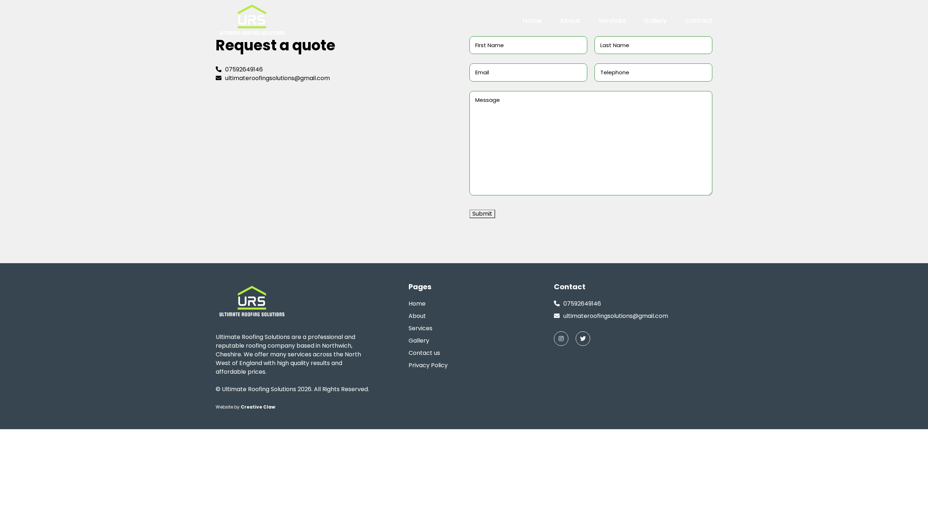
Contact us (424, 353)
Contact (698, 20)
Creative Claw (258, 407)
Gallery (655, 20)
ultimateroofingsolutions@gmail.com (277, 78)
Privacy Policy (428, 365)
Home (532, 20)
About (570, 20)
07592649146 (244, 69)
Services (612, 20)
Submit (482, 214)
